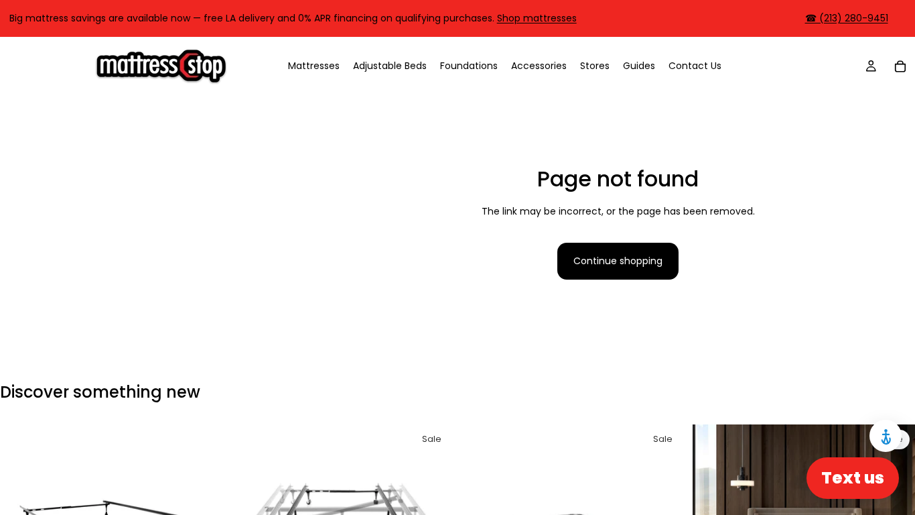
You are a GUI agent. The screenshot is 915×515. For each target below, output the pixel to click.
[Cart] (900, 65)
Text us (852, 478)
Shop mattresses (537, 18)
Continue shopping (617, 261)
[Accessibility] (885, 436)
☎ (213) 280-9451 (846, 18)
